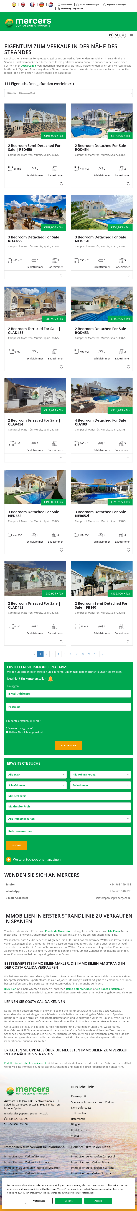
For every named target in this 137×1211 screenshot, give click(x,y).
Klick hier (34, 720)
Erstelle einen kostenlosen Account (25, 1063)
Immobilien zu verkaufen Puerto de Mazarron (32, 1167)
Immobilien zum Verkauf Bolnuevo (25, 1156)
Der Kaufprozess (81, 1107)
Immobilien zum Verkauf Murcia (91, 1173)
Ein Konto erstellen (34, 679)
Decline (69, 1200)
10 (95, 654)
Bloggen (76, 1124)
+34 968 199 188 (120, 884)
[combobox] (36, 775)
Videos (75, 1135)
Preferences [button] (87, 1192)
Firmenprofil (79, 1096)
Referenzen (78, 1119)
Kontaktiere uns (80, 1130)
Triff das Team (79, 1113)
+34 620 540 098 (120, 891)
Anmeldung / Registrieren (72, 8)
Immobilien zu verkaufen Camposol (93, 1156)
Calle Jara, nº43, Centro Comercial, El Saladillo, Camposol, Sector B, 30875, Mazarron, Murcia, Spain (32, 1104)
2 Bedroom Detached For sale (102, 148)
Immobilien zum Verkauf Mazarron (25, 1173)
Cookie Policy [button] (13, 1192)
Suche (16, 845)
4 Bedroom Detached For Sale (102, 422)
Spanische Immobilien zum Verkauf (93, 1102)
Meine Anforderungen (89, 4)
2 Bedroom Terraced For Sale (34, 331)
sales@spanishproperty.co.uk (113, 898)
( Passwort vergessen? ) (20, 728)
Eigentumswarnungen (116, 4)
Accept (98, 1200)
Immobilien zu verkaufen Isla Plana (92, 1167)
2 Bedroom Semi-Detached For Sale (34, 148)
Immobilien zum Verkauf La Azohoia (26, 1162)
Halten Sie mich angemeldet (26, 732)
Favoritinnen (66, 4)
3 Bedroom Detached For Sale (35, 239)
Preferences (38, 1200)
